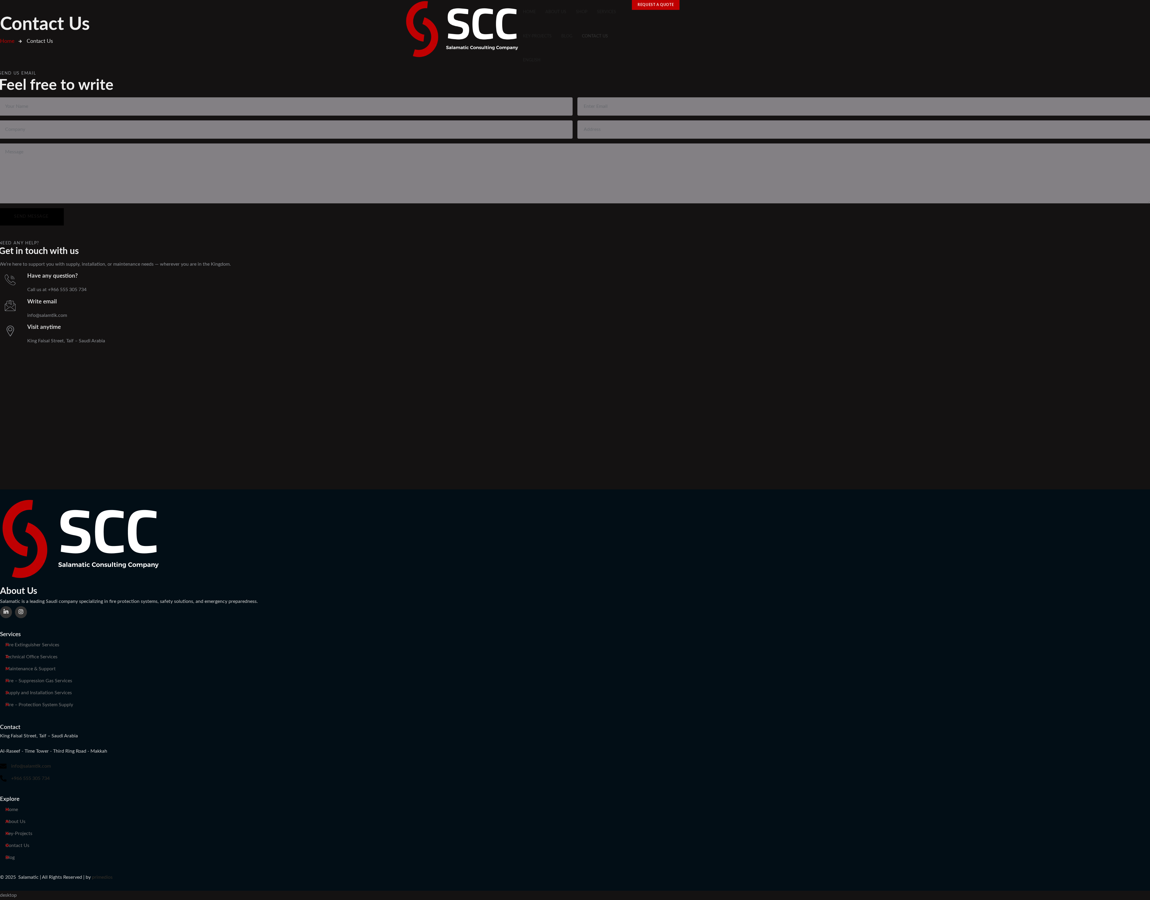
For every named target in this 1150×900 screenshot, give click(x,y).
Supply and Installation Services (38, 692)
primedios (102, 877)
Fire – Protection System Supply (39, 704)
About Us (15, 821)
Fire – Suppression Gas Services (38, 680)
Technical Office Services (31, 656)
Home (11, 809)
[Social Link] (6, 612)
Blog (10, 857)
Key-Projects (18, 833)
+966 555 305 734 (30, 778)
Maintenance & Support (30, 668)
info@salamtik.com (31, 766)
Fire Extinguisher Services (32, 644)
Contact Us (17, 845)
